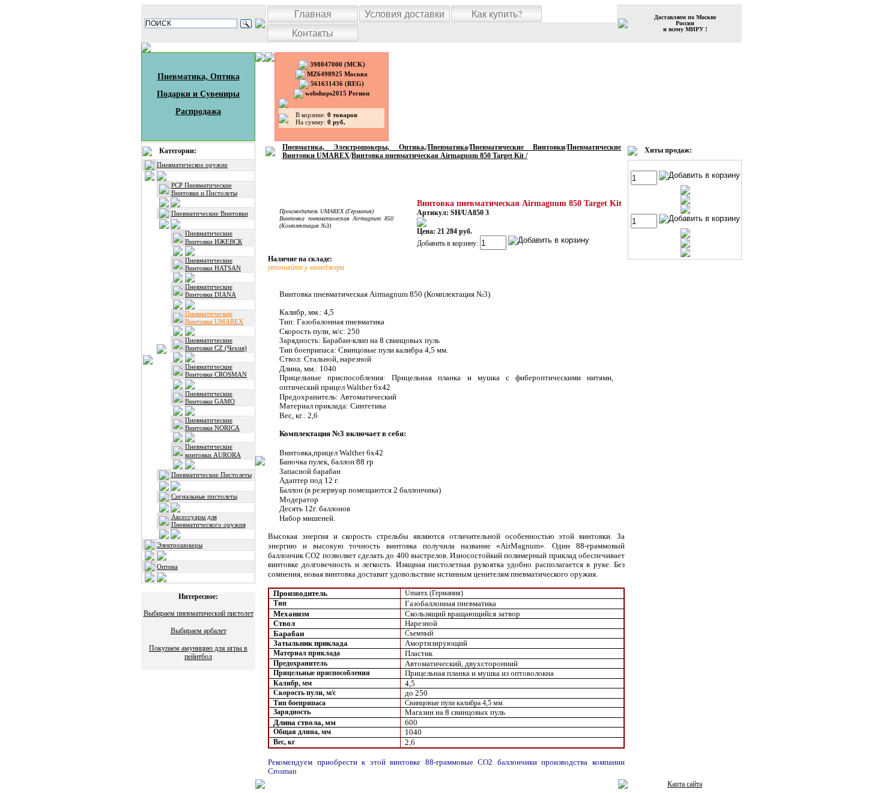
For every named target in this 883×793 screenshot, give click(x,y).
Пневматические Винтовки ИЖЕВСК (213, 237)
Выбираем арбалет (198, 631)
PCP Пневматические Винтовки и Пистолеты (204, 188)
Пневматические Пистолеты (211, 474)
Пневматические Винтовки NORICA (212, 423)
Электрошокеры (179, 544)
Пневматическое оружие (192, 164)
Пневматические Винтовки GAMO (210, 397)
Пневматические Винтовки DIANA (210, 290)
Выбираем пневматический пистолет (198, 613)
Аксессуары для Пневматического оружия (208, 520)
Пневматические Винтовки (209, 213)
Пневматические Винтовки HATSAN (213, 264)
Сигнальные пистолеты (204, 496)
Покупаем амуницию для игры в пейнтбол (198, 652)
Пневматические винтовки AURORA (213, 450)
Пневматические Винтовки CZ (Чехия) (216, 343)
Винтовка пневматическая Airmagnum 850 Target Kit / (439, 155)
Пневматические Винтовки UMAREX (214, 317)
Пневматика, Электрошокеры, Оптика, (354, 147)
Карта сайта (684, 784)
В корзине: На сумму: (326, 118)
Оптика (167, 566)
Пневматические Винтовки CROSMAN (216, 370)
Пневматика (448, 147)
